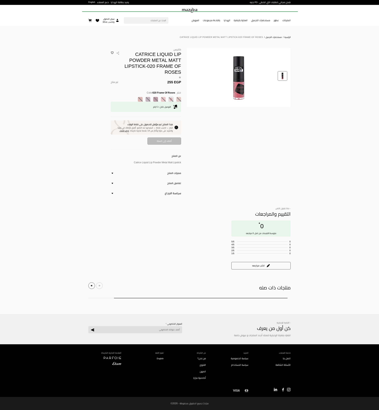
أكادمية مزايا (199, 378)
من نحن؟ (201, 358)
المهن (203, 371)
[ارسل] (92, 330)
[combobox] (146, 20)
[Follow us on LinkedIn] (275, 389)
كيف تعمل (124, 131)
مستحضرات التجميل (273, 37)
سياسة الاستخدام (239, 365)
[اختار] (178, 99)
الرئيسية (287, 37)
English (91, 2)
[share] (118, 53)
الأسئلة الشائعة (283, 365)
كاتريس (177, 49)
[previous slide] (99, 285)
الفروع (203, 365)
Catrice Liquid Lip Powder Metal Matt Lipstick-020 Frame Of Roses (221, 37)
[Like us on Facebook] (282, 389)
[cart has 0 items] (90, 20)
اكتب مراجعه (258, 265)
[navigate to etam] (104, 363)
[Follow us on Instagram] (289, 389)
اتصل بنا (287, 358)
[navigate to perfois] (104, 358)
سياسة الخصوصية (239, 358)
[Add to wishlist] (112, 52)
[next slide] (91, 285)
